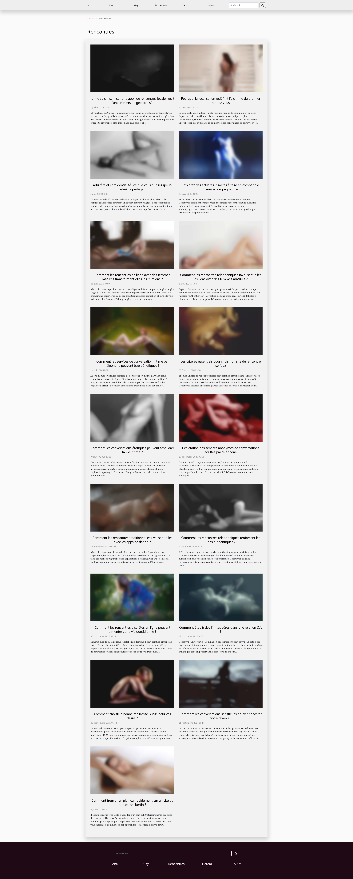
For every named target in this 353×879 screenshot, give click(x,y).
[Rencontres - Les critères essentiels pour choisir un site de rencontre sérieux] (221, 331)
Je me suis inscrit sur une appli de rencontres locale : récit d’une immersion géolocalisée (132, 100)
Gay (136, 5)
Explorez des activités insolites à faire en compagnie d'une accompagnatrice (220, 187)
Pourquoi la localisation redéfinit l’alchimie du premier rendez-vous (220, 100)
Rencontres (161, 5)
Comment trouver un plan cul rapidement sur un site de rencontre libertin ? (132, 802)
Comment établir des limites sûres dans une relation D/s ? (220, 629)
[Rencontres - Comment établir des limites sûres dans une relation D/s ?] (221, 597)
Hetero (186, 5)
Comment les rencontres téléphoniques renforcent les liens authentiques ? (220, 539)
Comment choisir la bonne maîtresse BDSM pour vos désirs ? (132, 716)
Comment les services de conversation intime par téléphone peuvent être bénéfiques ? (132, 363)
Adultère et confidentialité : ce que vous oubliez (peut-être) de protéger (132, 187)
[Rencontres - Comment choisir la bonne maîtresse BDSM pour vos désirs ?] (132, 683)
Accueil (91, 18)
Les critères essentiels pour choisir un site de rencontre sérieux (221, 363)
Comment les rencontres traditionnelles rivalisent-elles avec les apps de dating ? (132, 539)
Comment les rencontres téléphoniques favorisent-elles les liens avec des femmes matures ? (220, 277)
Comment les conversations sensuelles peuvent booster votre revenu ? (221, 716)
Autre (211, 5)
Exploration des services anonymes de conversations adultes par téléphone (220, 450)
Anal (111, 5)
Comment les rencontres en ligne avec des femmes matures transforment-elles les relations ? (132, 277)
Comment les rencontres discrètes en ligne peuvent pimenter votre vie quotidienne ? (132, 629)
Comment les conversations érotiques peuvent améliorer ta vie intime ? (132, 450)
